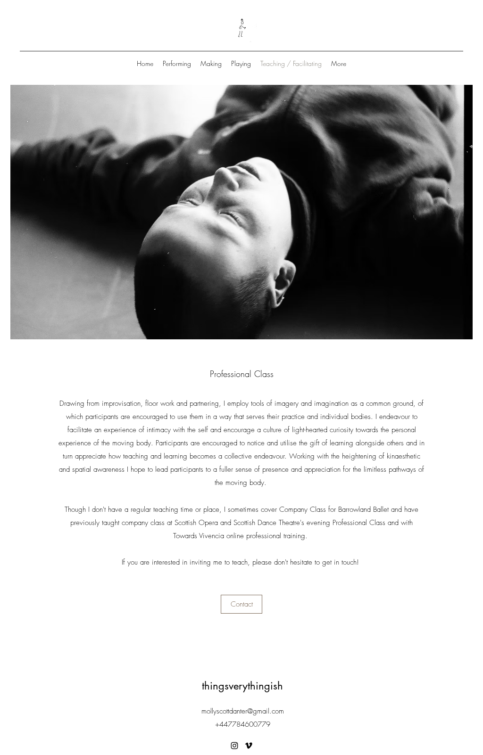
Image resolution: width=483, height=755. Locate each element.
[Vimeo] (248, 745)
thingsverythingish (242, 685)
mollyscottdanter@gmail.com (242, 711)
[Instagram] (234, 745)
